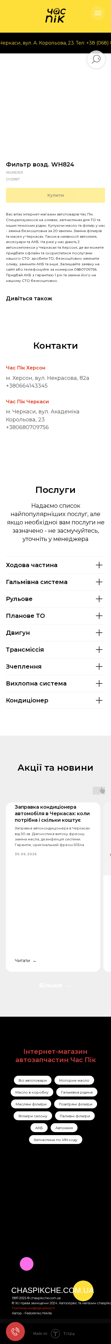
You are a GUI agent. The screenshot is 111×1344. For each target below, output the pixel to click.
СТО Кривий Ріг (82, 1196)
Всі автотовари (33, 1080)
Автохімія (64, 1128)
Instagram (22, 1186)
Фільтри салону (32, 1116)
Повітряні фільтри (75, 1104)
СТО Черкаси (79, 1207)
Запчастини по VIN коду (56, 1139)
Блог (42, 1217)
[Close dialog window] (105, 1225)
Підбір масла (79, 1218)
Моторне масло (74, 1080)
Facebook (22, 1195)
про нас (46, 1194)
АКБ (39, 1128)
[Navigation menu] (98, 13)
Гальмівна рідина (77, 1092)
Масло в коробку (32, 1092)
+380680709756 (27, 427)
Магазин (47, 1202)
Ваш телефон (25, 1292)
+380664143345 (27, 386)
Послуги (46, 1186)
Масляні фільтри (31, 1104)
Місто (15, 1264)
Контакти (47, 1209)
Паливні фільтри (75, 1116)
